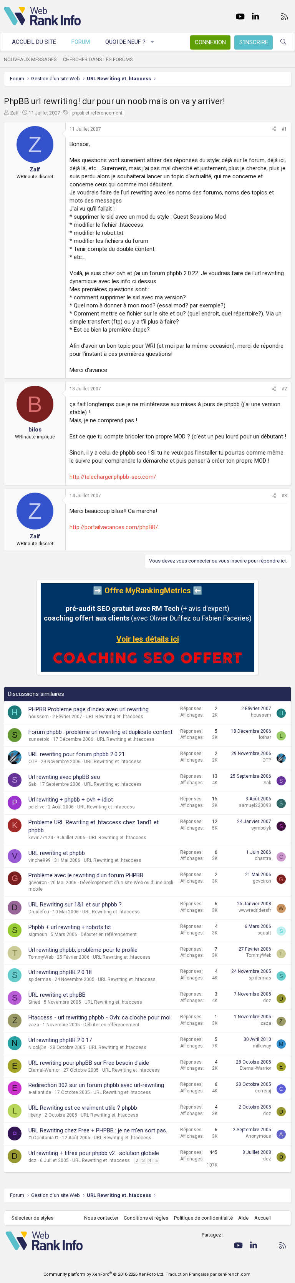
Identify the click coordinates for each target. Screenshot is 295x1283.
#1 (284, 129)
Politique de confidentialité (203, 1218)
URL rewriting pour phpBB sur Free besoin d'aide (88, 1062)
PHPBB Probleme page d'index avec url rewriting (88, 709)
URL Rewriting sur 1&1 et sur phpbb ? (75, 904)
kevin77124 (40, 837)
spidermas (39, 979)
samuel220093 (255, 805)
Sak (32, 784)
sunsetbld (39, 739)
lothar (265, 737)
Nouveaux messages (30, 59)
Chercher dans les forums (98, 59)
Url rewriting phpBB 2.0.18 (60, 972)
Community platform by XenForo (103, 1274)
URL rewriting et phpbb (56, 853)
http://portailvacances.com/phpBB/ (114, 527)
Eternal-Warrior (44, 1070)
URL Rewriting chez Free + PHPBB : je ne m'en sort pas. (97, 1130)
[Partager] (274, 129)
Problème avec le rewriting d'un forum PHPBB (85, 875)
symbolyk (261, 828)
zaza (33, 1024)
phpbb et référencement (97, 113)
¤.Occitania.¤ (43, 1137)
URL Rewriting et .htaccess (114, 716)
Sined (34, 1002)
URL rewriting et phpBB (57, 994)
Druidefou (38, 912)
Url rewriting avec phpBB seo (64, 776)
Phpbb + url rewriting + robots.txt (69, 927)
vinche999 (39, 860)
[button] (153, 42)
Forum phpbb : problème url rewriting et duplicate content (100, 732)
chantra (263, 858)
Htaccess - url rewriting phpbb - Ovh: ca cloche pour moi (99, 1017)
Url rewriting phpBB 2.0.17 (60, 1040)
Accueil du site (34, 41)
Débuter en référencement (109, 934)
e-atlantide (39, 1092)
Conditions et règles (146, 1218)
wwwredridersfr (255, 910)
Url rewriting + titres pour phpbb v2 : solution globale (93, 1153)
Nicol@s (37, 1047)
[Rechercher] (283, 42)
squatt (264, 933)
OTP (32, 761)
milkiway (262, 1046)
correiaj (263, 1091)
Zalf (14, 113)
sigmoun (37, 934)
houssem (38, 716)
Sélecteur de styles (32, 1218)
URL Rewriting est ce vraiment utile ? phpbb (82, 1107)
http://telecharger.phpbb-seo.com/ (113, 476)
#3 (284, 495)
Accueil (262, 1218)
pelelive (36, 807)
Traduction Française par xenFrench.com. (209, 1274)
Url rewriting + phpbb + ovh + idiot (70, 799)
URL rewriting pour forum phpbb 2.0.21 (76, 754)
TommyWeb (40, 957)
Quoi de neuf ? (125, 41)
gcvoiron (37, 882)
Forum (80, 41)
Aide (243, 1218)
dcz (267, 1000)
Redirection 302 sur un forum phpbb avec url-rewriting (96, 1085)
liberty (34, 1115)
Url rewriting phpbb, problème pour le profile (83, 949)
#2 (284, 389)
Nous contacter (101, 1218)
